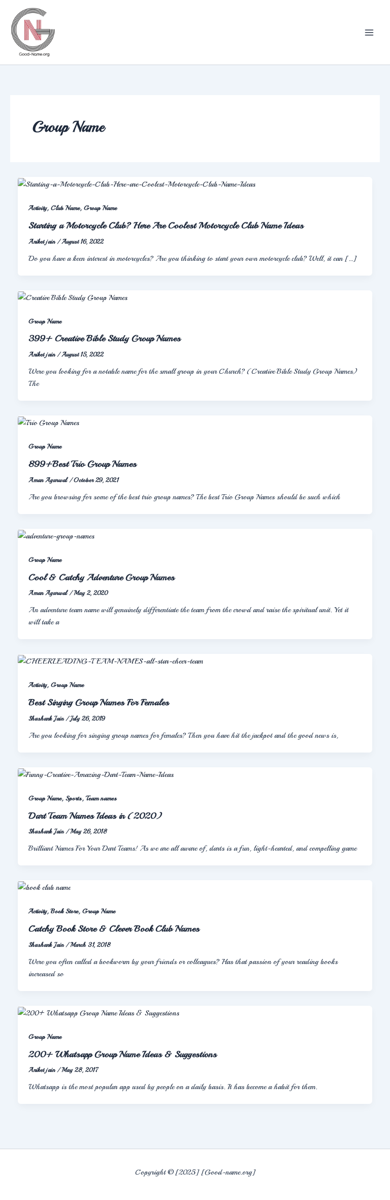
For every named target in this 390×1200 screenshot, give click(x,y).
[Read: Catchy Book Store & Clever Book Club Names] (44, 886)
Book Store (64, 911)
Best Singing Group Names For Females (98, 702)
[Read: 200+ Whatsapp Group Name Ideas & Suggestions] (98, 1011)
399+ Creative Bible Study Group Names (104, 338)
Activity (37, 208)
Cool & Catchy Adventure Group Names (101, 577)
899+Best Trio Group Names (82, 463)
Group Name (100, 208)
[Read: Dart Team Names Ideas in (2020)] (96, 773)
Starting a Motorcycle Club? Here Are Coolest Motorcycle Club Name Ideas (166, 225)
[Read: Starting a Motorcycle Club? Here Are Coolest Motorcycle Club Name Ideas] (136, 183)
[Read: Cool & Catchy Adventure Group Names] (56, 534)
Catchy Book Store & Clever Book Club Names (114, 928)
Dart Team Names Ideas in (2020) (95, 815)
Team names (101, 798)
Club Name (65, 208)
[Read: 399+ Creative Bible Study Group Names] (72, 296)
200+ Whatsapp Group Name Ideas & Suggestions (122, 1054)
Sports (74, 798)
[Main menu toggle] (369, 32)
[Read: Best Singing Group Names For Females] (110, 660)
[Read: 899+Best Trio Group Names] (48, 421)
